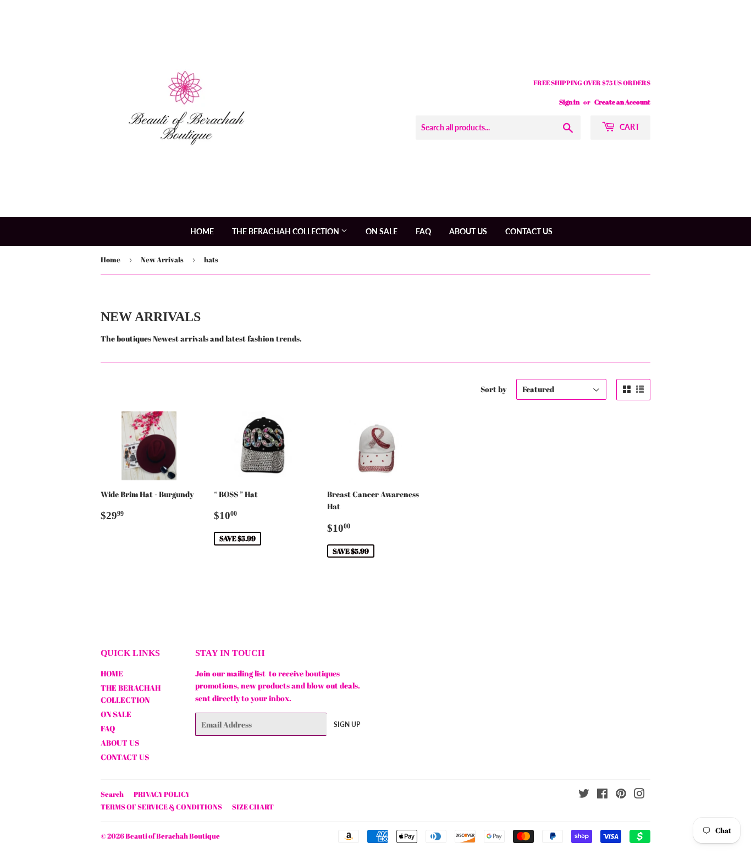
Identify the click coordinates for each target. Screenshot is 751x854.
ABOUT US (468, 231)
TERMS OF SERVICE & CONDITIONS (161, 807)
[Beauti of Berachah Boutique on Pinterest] (621, 795)
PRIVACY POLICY (162, 794)
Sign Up (347, 724)
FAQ (423, 231)
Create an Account (622, 101)
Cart (628, 126)
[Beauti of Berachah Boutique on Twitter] (583, 795)
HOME (202, 231)
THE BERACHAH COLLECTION (286, 231)
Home (110, 260)
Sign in (569, 101)
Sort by (493, 389)
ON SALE (381, 231)
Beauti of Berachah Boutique (172, 836)
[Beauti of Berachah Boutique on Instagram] (639, 795)
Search (112, 794)
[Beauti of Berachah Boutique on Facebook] (602, 795)
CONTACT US (529, 231)
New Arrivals (162, 260)
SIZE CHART (253, 807)
